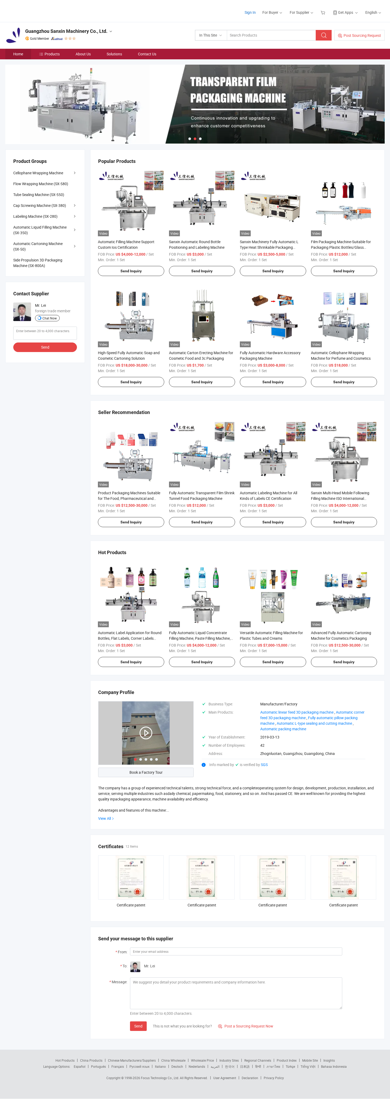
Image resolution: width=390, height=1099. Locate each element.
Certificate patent (131, 904)
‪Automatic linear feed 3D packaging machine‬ (296, 712)
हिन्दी (258, 1066)
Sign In (250, 12)
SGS (264, 764)
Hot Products (65, 1060)
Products (52, 53)
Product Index (287, 1060)
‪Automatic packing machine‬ (283, 728)
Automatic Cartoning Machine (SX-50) (38, 246)
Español (79, 1066)
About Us (83, 53)
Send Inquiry (131, 271)
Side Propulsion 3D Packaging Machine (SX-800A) (37, 262)
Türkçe (290, 1066)
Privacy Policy (274, 1078)
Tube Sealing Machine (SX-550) (38, 194)
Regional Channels (257, 1060)
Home (18, 53)
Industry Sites (229, 1060)
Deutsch (177, 1066)
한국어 (230, 1066)
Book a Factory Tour (146, 772)
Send (138, 1026)
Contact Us (147, 53)
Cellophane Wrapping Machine (38, 172)
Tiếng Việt (308, 1066)
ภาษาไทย (273, 1066)
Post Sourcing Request (362, 35)
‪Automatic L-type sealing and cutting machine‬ (314, 723)
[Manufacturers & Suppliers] (39, 10)
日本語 (245, 1066)
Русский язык (139, 1066)
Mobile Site (310, 1060)
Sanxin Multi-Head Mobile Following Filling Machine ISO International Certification (340, 498)
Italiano (160, 1066)
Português (98, 1066)
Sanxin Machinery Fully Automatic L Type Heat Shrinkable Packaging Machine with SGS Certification (269, 247)
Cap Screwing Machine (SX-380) (39, 205)
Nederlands (197, 1066)
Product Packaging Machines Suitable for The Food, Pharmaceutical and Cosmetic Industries (129, 498)
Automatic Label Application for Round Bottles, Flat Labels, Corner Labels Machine (130, 638)
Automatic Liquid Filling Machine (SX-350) (40, 230)
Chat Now (49, 318)
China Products (91, 1060)
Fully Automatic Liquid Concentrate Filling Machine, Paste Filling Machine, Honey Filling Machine (200, 638)
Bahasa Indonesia (334, 1066)
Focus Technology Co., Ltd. (160, 1078)
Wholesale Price (202, 1060)
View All (104, 818)
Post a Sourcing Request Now (245, 1026)
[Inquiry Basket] (323, 12)
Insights (329, 1060)
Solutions (114, 53)
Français (117, 1066)
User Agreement (224, 1078)
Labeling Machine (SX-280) (35, 216)
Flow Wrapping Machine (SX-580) (40, 183)
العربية (215, 1066)
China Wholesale (173, 1060)
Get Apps (345, 12)
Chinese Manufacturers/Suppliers (132, 1060)
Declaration (250, 1078)
